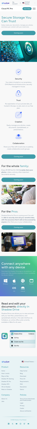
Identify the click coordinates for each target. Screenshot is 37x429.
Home (3, 371)
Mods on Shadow (6, 389)
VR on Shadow (5, 387)
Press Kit (22, 379)
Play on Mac (5, 376)
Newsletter (23, 387)
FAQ (21, 384)
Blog (21, 373)
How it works (5, 373)
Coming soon (18, 33)
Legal (21, 403)
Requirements (24, 381)
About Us (4, 399)
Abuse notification (25, 411)
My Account (15, 3)
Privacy (22, 405)
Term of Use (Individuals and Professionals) (27, 399)
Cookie (22, 408)
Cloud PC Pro (7, 8)
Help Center (23, 371)
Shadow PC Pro (6, 381)
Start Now (27, 8)
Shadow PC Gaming (7, 379)
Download (23, 376)
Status (22, 389)
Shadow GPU (5, 384)
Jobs (2, 401)
